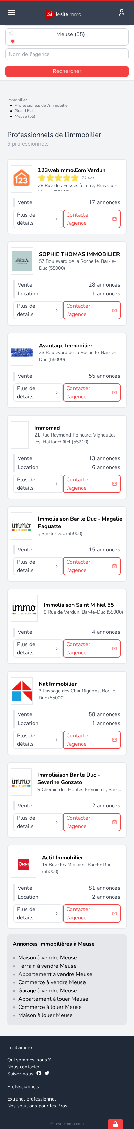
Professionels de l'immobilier (42, 105)
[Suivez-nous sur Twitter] (47, 1074)
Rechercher (67, 71)
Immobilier (17, 100)
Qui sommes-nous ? (29, 1060)
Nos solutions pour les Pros (37, 1106)
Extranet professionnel (31, 1099)
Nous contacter (23, 1066)
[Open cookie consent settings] (115, 1124)
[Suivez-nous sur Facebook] (39, 1074)
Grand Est (24, 111)
